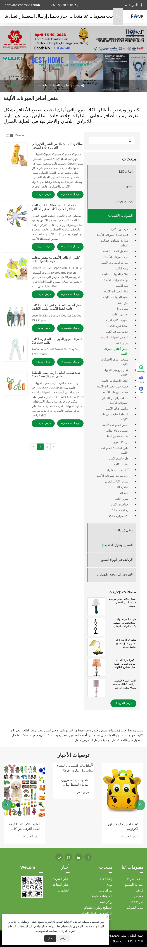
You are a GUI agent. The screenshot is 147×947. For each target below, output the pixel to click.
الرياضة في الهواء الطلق (117, 560)
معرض (138, 896)
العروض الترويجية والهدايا (116, 574)
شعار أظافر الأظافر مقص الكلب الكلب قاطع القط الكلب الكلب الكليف (57, 307)
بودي (129, 186)
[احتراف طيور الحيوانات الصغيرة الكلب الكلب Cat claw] (16, 350)
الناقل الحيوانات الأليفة (115, 380)
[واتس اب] (59, 857)
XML (140, 941)
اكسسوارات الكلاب (117, 516)
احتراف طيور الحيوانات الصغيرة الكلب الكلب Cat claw (57, 341)
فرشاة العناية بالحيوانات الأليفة (114, 417)
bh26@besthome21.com (21, 5)
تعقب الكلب (121, 464)
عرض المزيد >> (43, 194)
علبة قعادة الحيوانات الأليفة (112, 235)
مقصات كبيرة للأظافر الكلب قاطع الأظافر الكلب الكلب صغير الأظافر (54, 207)
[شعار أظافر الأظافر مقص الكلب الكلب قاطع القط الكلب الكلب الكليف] (16, 316)
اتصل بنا (11, 16)
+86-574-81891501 (63, 5)
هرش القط (121, 343)
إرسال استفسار (33, 16)
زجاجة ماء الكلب (118, 510)
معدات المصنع (134, 885)
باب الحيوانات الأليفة (116, 257)
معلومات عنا (94, 16)
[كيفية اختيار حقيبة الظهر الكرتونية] (122, 790)
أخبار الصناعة (61, 885)
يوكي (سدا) (125, 530)
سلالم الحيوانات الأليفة (115, 274)
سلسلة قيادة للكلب (117, 408)
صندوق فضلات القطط (115, 251)
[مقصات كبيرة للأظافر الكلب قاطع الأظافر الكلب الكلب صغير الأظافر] (16, 216)
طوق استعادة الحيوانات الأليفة (114, 450)
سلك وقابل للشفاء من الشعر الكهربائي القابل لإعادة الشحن (57, 146)
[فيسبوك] (88, 857)
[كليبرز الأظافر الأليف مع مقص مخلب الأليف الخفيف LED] (16, 268)
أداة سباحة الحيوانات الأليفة (112, 476)
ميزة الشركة (135, 908)
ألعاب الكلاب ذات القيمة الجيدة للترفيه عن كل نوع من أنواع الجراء (25, 826)
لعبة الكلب (122, 285)
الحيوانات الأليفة (50, 85)
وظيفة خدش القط (117, 436)
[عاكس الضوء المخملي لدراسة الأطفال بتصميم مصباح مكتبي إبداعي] (96, 688)
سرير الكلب (121, 498)
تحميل (53, 16)
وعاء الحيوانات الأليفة (115, 291)
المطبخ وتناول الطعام (119, 545)
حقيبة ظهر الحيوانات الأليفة (112, 386)
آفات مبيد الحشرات (116, 470)
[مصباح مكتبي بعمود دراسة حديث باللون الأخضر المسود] (96, 606)
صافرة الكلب (120, 487)
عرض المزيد (124, 703)
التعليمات (64, 890)
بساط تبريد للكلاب (117, 326)
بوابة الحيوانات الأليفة (116, 280)
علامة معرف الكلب (116, 331)
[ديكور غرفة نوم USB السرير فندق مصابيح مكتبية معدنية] (96, 647)
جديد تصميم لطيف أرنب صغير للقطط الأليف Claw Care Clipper (56, 374)
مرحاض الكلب (119, 229)
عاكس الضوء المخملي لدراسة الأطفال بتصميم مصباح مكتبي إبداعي (124, 684)
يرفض (63, 938)
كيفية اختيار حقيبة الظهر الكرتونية (123, 826)
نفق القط (122, 303)
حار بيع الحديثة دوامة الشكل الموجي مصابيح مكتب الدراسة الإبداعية (124, 623)
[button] (139, 805)
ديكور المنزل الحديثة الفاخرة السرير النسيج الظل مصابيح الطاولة (125, 664)
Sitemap (117, 941)
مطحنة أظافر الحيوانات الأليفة (114, 362)
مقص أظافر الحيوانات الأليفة (20, 85)
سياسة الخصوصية (46, 931)
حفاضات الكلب (119, 504)
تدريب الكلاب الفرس (116, 481)
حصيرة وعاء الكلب (117, 430)
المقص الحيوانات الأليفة (114, 337)
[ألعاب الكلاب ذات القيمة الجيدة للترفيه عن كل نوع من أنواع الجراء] (24, 790)
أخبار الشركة (61, 879)
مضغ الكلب (121, 268)
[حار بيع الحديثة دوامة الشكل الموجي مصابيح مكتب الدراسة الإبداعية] (96, 627)
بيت (109, 16)
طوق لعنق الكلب (118, 458)
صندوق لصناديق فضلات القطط (114, 243)
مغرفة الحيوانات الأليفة (114, 262)
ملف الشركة (135, 879)
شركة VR (137, 902)
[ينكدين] (78, 857)
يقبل (50, 938)
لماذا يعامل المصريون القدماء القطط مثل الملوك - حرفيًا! (75, 782)
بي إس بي (126, 201)
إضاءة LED (126, 172)
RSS (130, 941)
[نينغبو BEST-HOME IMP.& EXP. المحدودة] (137, 16)
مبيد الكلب (122, 493)
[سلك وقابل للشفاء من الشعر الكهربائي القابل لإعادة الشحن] (16, 154)
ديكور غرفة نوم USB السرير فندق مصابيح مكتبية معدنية (125, 643)
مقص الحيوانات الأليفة (115, 425)
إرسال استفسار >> (70, 194)
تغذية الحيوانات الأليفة (115, 297)
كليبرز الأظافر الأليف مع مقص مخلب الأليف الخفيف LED (56, 259)
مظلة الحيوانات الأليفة (115, 392)
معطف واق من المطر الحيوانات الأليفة (115, 400)
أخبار (64, 16)
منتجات (76, 16)
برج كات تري (120, 442)
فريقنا (139, 890)
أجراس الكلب (120, 314)
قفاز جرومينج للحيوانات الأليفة (114, 373)
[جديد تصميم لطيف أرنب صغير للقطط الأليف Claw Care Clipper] (16, 383)
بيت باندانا (122, 308)
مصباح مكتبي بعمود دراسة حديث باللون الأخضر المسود (122, 602)
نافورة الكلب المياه (117, 320)
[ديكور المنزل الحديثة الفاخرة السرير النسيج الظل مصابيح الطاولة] (96, 668)
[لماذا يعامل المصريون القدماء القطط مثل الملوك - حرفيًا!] (73, 768)
